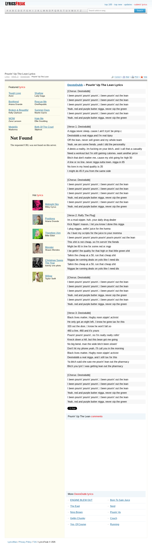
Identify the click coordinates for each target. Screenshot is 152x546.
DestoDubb (75, 84)
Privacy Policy (25, 542)
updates (128, 4)
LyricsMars (12, 542)
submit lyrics (140, 4)
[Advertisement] (76, 35)
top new (118, 4)
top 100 (108, 4)
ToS (35, 542)
